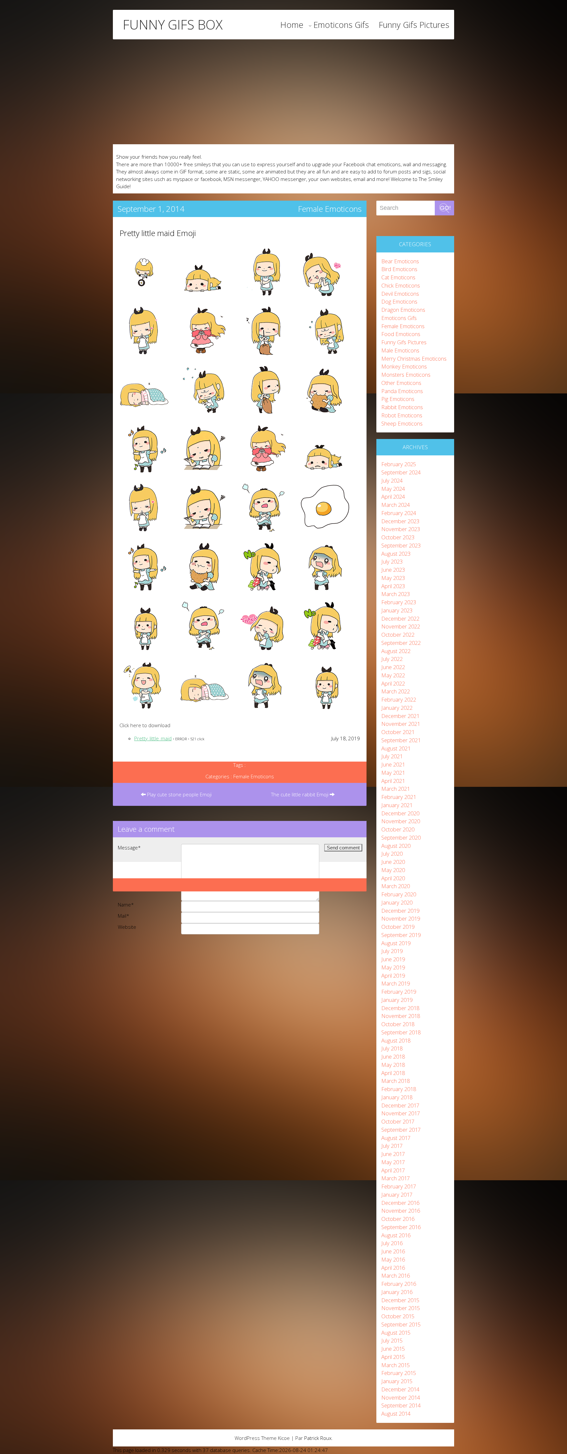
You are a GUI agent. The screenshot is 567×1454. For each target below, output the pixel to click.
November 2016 (400, 1210)
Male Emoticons (400, 350)
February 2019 (398, 991)
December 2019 (400, 910)
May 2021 (393, 772)
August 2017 (395, 1138)
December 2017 (400, 1105)
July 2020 (392, 853)
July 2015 (392, 1340)
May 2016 (393, 1259)
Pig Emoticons (397, 399)
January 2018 (396, 1097)
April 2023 (393, 586)
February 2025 (398, 464)
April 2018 (393, 1073)
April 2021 (393, 781)
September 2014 (401, 1405)
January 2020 (396, 902)
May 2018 (393, 1064)
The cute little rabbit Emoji (300, 794)
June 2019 (393, 959)
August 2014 (395, 1413)
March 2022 (395, 691)
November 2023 (400, 529)
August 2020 (395, 845)
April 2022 (393, 683)
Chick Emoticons (400, 285)
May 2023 (393, 578)
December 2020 (400, 813)
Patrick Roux (317, 1438)
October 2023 (397, 537)
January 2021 (396, 805)
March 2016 (395, 1275)
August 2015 (395, 1332)
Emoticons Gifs (341, 24)
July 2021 (392, 756)
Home (292, 24)
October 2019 (397, 926)
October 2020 (397, 829)
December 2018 (400, 1008)
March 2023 (395, 594)
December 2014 (400, 1389)
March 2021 (395, 788)
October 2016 (397, 1219)
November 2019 (400, 918)
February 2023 (398, 602)
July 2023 (392, 561)
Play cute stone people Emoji (179, 794)
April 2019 (393, 975)
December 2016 (400, 1202)
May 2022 (393, 675)
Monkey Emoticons (404, 366)
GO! (445, 208)
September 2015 (401, 1324)
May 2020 (393, 870)
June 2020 (393, 862)
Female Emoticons (330, 208)
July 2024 (392, 480)
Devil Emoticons (400, 293)
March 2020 (395, 886)
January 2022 (396, 707)
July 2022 (392, 659)
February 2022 (398, 699)
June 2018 (393, 1056)
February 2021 (398, 797)
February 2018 (398, 1089)
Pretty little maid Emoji (157, 233)
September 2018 (401, 1032)
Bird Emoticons (399, 269)
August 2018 (395, 1040)
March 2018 (395, 1081)
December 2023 (400, 521)
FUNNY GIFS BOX (172, 24)
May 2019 (393, 967)
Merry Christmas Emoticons (414, 358)
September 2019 (401, 935)
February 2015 (398, 1373)
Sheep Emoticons (402, 423)
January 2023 (396, 610)
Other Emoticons (401, 383)
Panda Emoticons (402, 391)
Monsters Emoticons (405, 374)
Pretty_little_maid (153, 738)
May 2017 (393, 1162)
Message (129, 847)
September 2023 (401, 545)
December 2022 (400, 618)
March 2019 (395, 983)
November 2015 (400, 1308)
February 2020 (398, 894)
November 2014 (400, 1397)
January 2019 (396, 1000)
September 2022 (401, 643)
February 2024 (398, 513)
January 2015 (396, 1381)
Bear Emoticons (400, 261)
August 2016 (395, 1235)
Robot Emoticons (401, 415)
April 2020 (393, 878)
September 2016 (401, 1227)
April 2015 (393, 1357)
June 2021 (393, 764)
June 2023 (393, 569)
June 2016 (393, 1251)
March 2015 (395, 1365)
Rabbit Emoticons (402, 407)
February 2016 (398, 1283)
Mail (123, 915)
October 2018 (397, 1024)
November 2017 (400, 1113)
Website (127, 927)
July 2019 (392, 951)
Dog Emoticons (399, 301)
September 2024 (401, 472)
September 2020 (401, 837)
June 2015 (393, 1348)
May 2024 (393, 488)
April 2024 (393, 496)
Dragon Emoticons (403, 309)
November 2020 (400, 821)
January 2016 (396, 1292)
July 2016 (392, 1243)
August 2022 (395, 651)
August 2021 (395, 748)
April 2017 (393, 1170)
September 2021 (401, 740)
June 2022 (393, 667)
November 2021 (400, 723)
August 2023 (395, 553)
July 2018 (392, 1048)
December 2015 (400, 1300)
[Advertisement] (283, 92)
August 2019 (395, 943)
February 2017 (398, 1186)
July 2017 (392, 1145)
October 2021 (397, 732)
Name (126, 904)
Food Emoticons (400, 334)
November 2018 (400, 1016)
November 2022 (400, 626)
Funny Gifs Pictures (414, 24)
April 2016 (393, 1267)
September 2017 (401, 1129)
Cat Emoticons (398, 277)
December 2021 (400, 716)
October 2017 (397, 1121)
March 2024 (395, 504)
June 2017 (393, 1154)
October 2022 (397, 634)
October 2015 (397, 1316)
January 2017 (396, 1194)
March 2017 (395, 1178)
